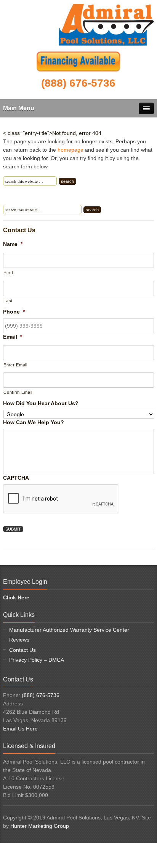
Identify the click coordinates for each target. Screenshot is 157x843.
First (8, 272)
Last (8, 300)
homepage (70, 150)
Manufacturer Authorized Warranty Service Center (69, 630)
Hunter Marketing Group (39, 826)
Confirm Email (17, 392)
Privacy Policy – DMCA (36, 660)
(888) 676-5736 (40, 695)
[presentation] (61, 499)
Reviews (19, 640)
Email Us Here (20, 729)
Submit (13, 529)
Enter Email (15, 365)
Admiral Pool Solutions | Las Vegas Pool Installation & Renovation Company (106, 25)
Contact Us (22, 650)
